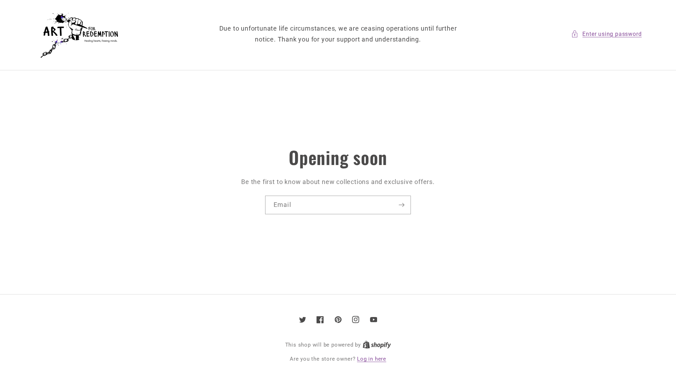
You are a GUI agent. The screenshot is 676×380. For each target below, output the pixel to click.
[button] (606, 34)
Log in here (371, 359)
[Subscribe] (402, 205)
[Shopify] (377, 345)
